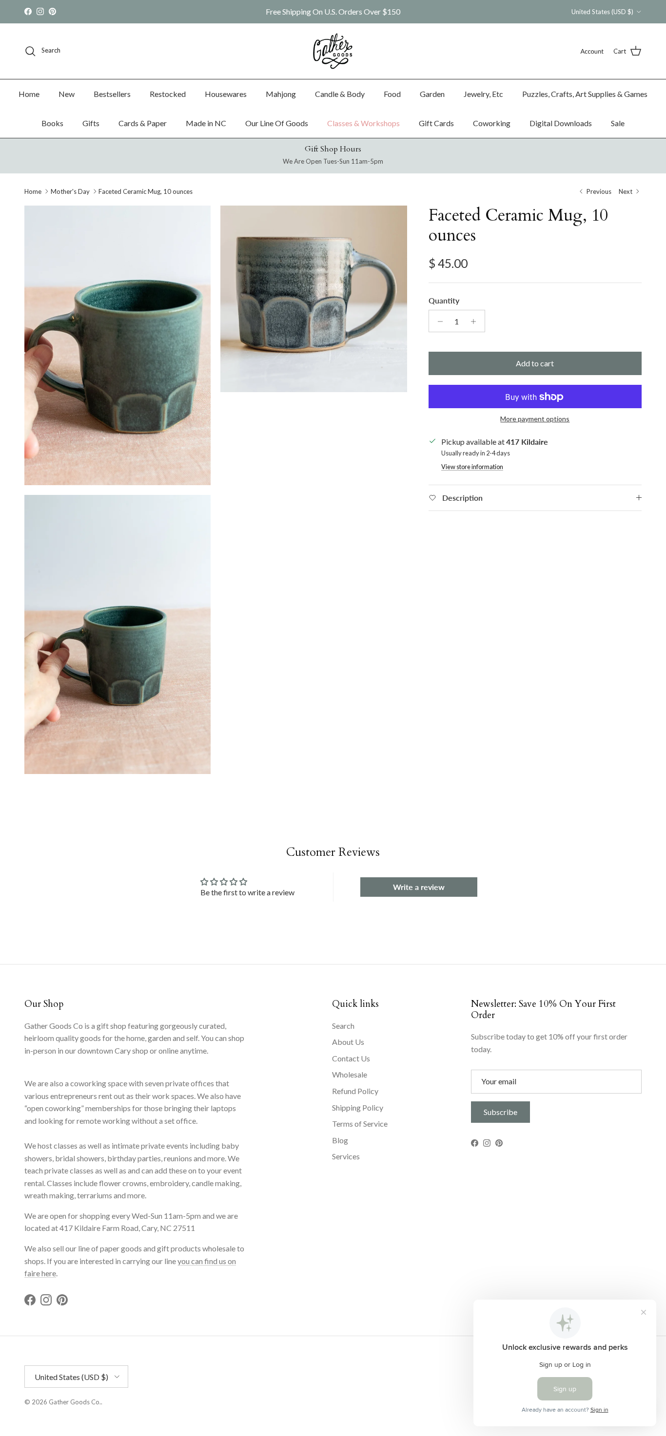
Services (346, 1156)
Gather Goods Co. (75, 1402)
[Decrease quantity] (437, 321)
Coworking (491, 123)
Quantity (444, 300)
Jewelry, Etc (483, 93)
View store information (472, 467)
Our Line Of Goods (276, 123)
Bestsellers (112, 93)
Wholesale (349, 1074)
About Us (348, 1041)
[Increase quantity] (476, 321)
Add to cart (535, 363)
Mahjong (281, 93)
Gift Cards (436, 123)
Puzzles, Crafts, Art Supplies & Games (584, 93)
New (67, 93)
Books (52, 123)
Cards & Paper (142, 123)
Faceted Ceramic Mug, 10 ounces (145, 191)
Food (392, 93)
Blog (340, 1140)
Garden (432, 93)
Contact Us (351, 1058)
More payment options (534, 419)
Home (29, 93)
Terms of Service (360, 1123)
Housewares (226, 93)
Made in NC (206, 123)
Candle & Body (340, 93)
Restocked (168, 93)
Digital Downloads (560, 123)
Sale (618, 123)
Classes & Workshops (363, 123)
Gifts (90, 123)
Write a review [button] (419, 886)
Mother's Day (70, 191)
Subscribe (500, 1111)
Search (343, 1025)
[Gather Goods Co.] (333, 51)
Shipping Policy (357, 1107)
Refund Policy (355, 1091)
